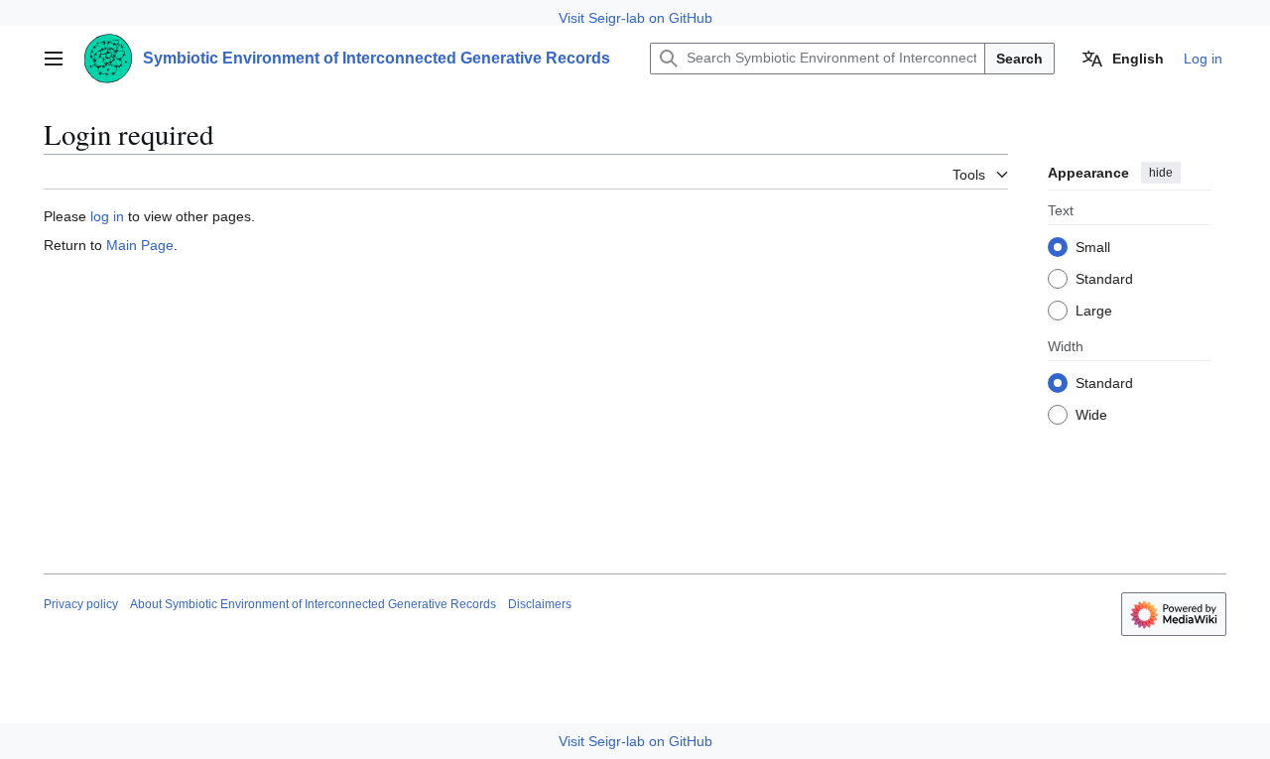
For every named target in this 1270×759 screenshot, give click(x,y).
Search (1019, 58)
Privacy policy (81, 604)
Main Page (140, 245)
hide (1161, 173)
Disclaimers (540, 604)
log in (107, 216)
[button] (53, 58)
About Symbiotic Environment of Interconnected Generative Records (313, 604)
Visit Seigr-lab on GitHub (635, 18)
